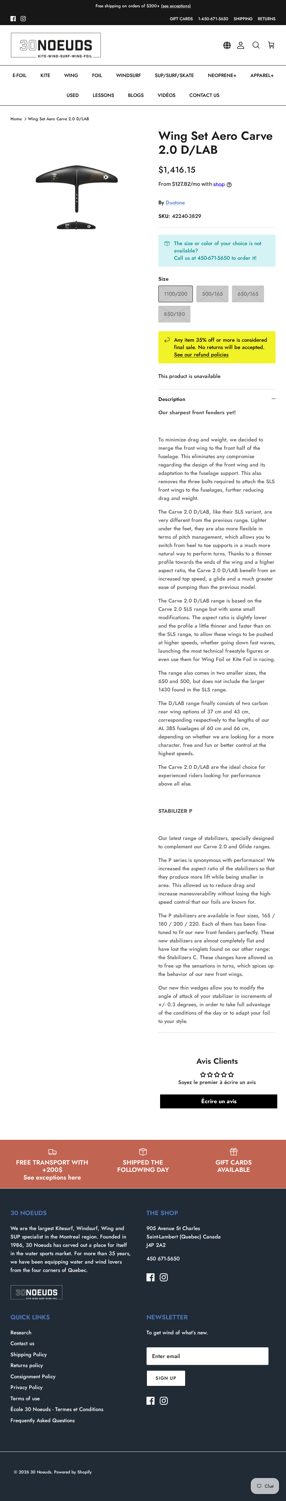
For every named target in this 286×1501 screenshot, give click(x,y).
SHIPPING (243, 19)
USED (73, 95)
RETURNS (267, 19)
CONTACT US (204, 95)
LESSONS (103, 95)
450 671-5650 (163, 1259)
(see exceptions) (176, 6)
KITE (45, 75)
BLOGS (136, 95)
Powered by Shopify (73, 1472)
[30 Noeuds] (55, 45)
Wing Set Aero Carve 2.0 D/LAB (58, 119)
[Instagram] (23, 18)
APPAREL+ (262, 75)
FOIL (97, 75)
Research (20, 1332)
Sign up (166, 1378)
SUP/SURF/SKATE (174, 75)
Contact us (22, 1343)
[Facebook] (13, 18)
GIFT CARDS (181, 19)
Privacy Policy (26, 1387)
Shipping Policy (28, 1354)
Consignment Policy (32, 1376)
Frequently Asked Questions (42, 1420)
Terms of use (25, 1398)
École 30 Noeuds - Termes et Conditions (56, 1409)
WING (71, 75)
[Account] (239, 45)
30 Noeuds (40, 1472)
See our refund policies (201, 354)
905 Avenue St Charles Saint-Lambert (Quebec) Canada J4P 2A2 (183, 1237)
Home (16, 119)
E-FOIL (20, 75)
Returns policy (26, 1365)
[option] (76, 195)
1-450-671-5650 (213, 19)
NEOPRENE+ (222, 75)
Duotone (175, 202)
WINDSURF (128, 75)
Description (171, 399)
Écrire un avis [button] (218, 1101)
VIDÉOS (166, 95)
